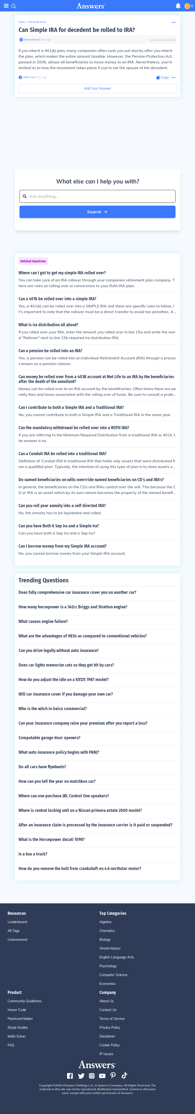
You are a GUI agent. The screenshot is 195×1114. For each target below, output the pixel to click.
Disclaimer (107, 1036)
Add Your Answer (97, 88)
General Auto (37, 22)
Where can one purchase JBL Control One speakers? (64, 796)
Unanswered (17, 939)
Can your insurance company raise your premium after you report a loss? (83, 723)
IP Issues (106, 1054)
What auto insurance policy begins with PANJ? (59, 752)
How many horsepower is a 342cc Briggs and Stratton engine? (73, 607)
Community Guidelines (25, 1001)
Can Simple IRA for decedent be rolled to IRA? (77, 30)
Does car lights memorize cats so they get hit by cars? (66, 665)
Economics (107, 984)
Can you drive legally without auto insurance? (59, 650)
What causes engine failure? (43, 621)
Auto (22, 22)
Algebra (105, 922)
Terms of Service (112, 1019)
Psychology (108, 966)
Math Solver (17, 1036)
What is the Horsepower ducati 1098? (52, 839)
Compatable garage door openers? (49, 737)
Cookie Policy (109, 1045)
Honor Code (17, 1010)
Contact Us (108, 1010)
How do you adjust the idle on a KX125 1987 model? (64, 679)
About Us (106, 1001)
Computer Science (113, 975)
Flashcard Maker (20, 1019)
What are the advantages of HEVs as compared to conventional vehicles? (83, 636)
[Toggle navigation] (6, 6)
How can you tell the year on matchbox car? (57, 781)
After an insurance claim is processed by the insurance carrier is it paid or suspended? (95, 825)
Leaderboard (17, 922)
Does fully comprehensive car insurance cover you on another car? (77, 592)
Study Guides (18, 1027)
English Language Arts (116, 957)
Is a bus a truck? (33, 854)
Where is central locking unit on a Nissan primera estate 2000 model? (80, 810)
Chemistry (107, 931)
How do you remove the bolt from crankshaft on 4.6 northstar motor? (80, 868)
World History (110, 948)
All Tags (14, 931)
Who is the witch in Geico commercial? (53, 708)
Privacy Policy (109, 1027)
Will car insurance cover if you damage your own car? (66, 694)
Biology (105, 939)
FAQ (11, 1045)
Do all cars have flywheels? (42, 766)
